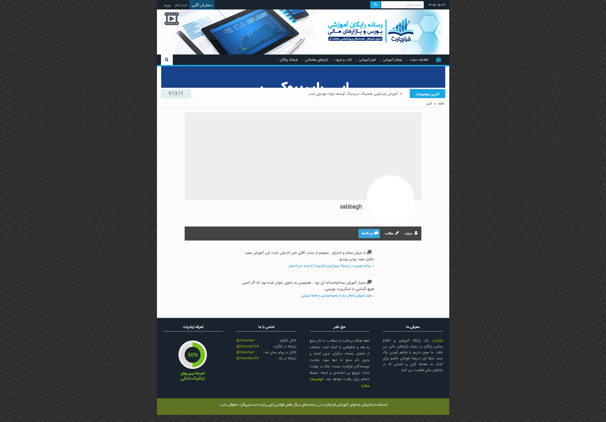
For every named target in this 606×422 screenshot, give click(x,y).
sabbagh (351, 207)
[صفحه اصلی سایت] (438, 59)
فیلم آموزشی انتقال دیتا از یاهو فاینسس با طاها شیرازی (336, 295)
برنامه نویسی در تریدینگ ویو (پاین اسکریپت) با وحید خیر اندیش (330, 265)
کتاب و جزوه (343, 59)
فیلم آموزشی (367, 59)
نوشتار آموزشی (392, 59)
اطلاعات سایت (419, 59)
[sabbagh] (390, 198)
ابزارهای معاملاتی (316, 59)
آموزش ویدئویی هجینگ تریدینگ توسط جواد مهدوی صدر (353, 94)
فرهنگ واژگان (289, 59)
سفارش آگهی (202, 5)
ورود (166, 5)
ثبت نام (181, 5)
